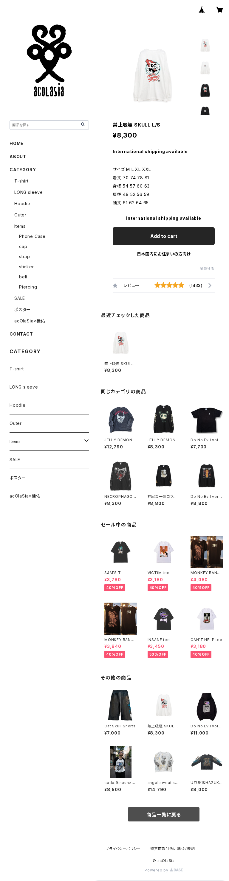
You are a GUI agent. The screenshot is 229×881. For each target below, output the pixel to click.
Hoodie (22, 203)
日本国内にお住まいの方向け (164, 253)
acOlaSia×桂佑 (29, 320)
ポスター (22, 309)
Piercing (28, 286)
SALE (19, 298)
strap (24, 256)
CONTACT (21, 333)
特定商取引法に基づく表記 (172, 848)
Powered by (157, 870)
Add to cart (163, 236)
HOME (17, 143)
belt (23, 276)
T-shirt (21, 180)
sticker (26, 266)
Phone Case (32, 236)
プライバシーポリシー (123, 848)
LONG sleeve (28, 192)
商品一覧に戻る (163, 815)
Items (20, 226)
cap (23, 246)
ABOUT (18, 156)
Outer (20, 214)
